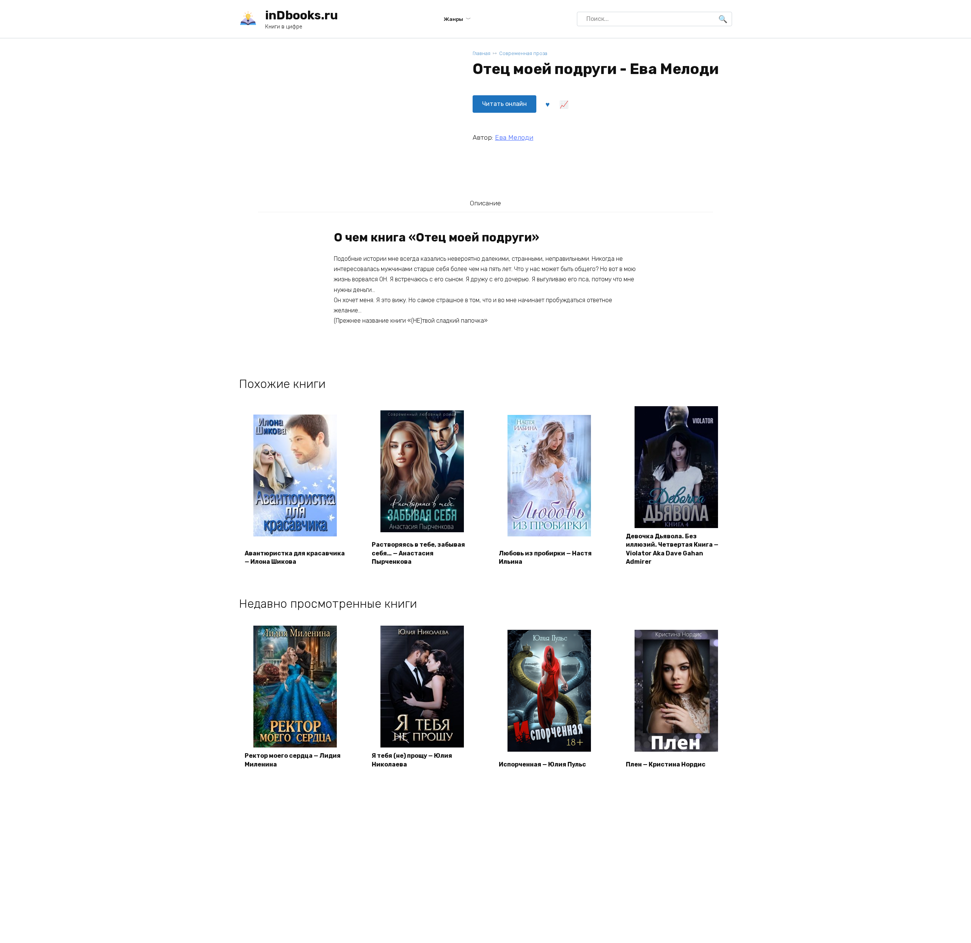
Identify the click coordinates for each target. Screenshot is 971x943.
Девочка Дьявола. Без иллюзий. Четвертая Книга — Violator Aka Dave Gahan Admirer (672, 549)
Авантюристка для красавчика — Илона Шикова (295, 557)
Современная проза (523, 53)
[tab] (485, 203)
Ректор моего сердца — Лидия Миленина (293, 760)
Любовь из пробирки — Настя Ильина (545, 557)
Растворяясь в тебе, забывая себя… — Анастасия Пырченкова (418, 553)
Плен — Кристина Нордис (665, 764)
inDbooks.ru (301, 15)
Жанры (453, 19)
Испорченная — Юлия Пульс (542, 764)
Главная (481, 53)
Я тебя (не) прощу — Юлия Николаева (412, 760)
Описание (485, 203)
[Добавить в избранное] (547, 104)
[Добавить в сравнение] (563, 104)
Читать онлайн (504, 103)
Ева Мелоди (514, 137)
